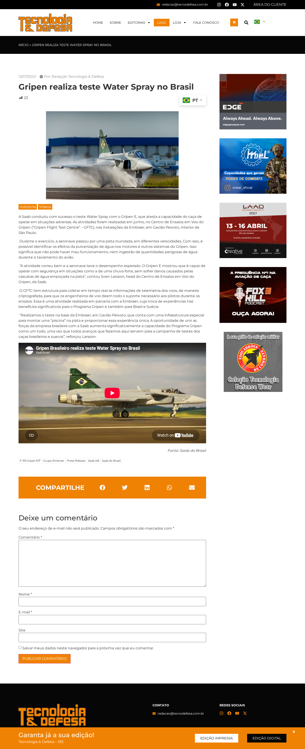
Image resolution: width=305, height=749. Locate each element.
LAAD (161, 23)
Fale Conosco (206, 23)
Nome (25, 594)
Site (22, 630)
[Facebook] (227, 5)
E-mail (25, 612)
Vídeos (45, 207)
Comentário (30, 537)
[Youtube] (235, 5)
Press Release (76, 460)
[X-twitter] (242, 5)
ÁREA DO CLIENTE (269, 4)
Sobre (115, 23)
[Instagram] (219, 5)
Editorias (136, 23)
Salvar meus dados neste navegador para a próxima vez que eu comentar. (88, 648)
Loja (177, 23)
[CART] (234, 22)
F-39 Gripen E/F (30, 460)
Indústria (28, 207)
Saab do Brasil (111, 460)
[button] (246, 22)
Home (98, 23)
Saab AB (93, 460)
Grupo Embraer (53, 460)
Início (24, 45)
